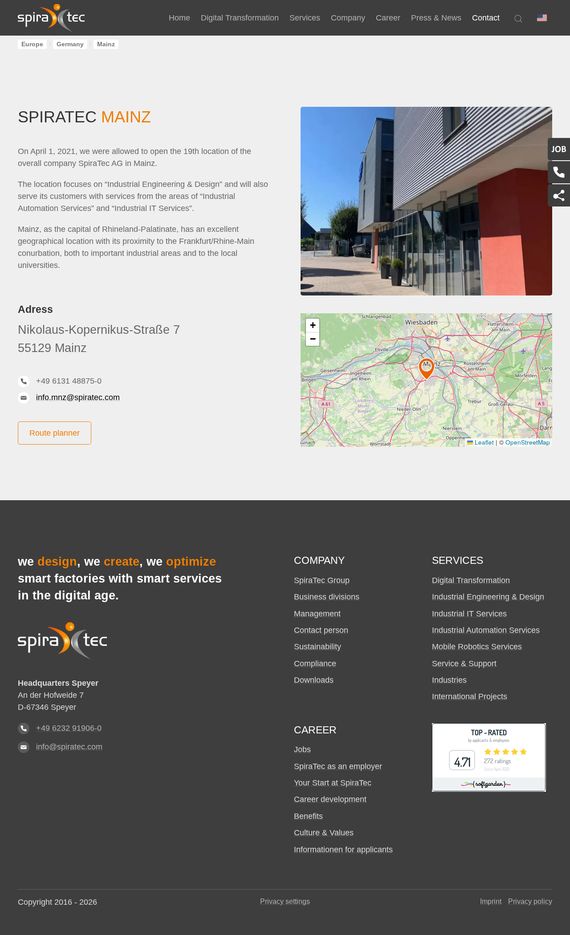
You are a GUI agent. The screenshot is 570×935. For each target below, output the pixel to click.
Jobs (302, 749)
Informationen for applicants (343, 849)
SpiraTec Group (322, 580)
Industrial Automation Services (486, 630)
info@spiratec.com (69, 746)
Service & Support (464, 663)
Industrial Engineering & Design (488, 596)
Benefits (308, 816)
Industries (449, 680)
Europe (32, 44)
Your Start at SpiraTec (332, 782)
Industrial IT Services (469, 613)
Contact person (321, 630)
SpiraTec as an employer (338, 766)
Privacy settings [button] (285, 901)
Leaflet (483, 442)
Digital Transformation (471, 580)
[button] (542, 18)
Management (317, 613)
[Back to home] (51, 18)
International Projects (469, 696)
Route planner (54, 433)
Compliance (315, 663)
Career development (330, 799)
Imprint (490, 901)
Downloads (314, 680)
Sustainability (317, 646)
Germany (70, 44)
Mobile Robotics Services (477, 646)
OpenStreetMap (527, 442)
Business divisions (326, 596)
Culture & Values (324, 832)
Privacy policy (530, 901)
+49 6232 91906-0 (69, 728)
